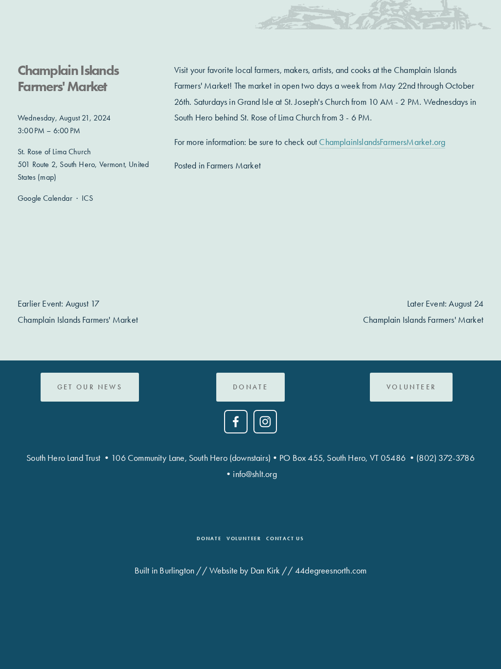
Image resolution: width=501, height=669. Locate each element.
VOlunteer (411, 387)
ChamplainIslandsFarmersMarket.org (382, 142)
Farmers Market (233, 165)
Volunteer (244, 538)
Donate (250, 387)
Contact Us (285, 538)
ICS (87, 198)
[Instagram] (265, 421)
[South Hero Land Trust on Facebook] (236, 421)
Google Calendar (45, 198)
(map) (47, 177)
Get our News (89, 387)
